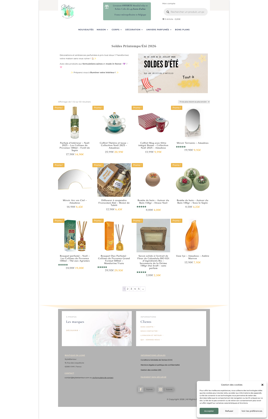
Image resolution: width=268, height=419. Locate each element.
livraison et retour (151, 335)
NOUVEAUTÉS (86, 30)
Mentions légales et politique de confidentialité (160, 365)
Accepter (209, 411)
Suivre (149, 389)
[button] (262, 384)
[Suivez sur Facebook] (140, 389)
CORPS (115, 30)
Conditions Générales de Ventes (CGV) (156, 360)
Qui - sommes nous (150, 340)
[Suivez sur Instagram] (160, 389)
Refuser (229, 411)
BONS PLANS (182, 30)
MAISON (101, 30)
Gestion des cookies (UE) (151, 370)
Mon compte (168, 4)
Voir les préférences (251, 411)
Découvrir (72, 330)
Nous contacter (149, 331)
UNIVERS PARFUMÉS (157, 30)
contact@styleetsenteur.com (77, 378)
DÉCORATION (132, 30)
